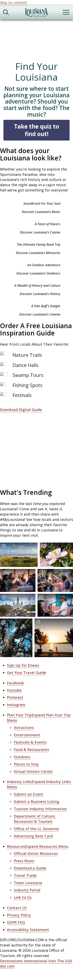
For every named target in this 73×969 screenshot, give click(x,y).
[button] (37, 846)
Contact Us (17, 907)
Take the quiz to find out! (36, 130)
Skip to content (13, 2)
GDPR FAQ (16, 922)
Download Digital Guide (21, 409)
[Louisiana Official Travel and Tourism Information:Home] (36, 13)
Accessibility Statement (28, 929)
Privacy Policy (19, 915)
